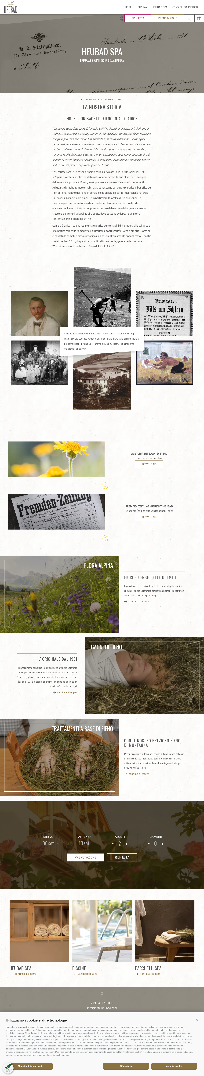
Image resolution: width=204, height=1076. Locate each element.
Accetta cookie (174, 1066)
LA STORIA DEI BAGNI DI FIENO (149, 453)
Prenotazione (167, 18)
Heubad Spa (160, 7)
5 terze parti (22, 1027)
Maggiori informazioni (30, 1066)
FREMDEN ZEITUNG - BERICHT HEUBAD (149, 506)
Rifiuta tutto (126, 1066)
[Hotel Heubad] (17, 7)
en (121, 20)
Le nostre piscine (87, 973)
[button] (196, 1019)
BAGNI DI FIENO (106, 647)
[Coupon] (199, 18)
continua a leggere (139, 601)
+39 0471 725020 (102, 1002)
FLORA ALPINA (98, 565)
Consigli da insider (185, 7)
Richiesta (137, 18)
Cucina (142, 7)
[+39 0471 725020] (189, 18)
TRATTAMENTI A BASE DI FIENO (82, 728)
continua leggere (150, 973)
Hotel (129, 7)
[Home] (82, 99)
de (121, 16)
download (149, 464)
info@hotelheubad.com (102, 1007)
